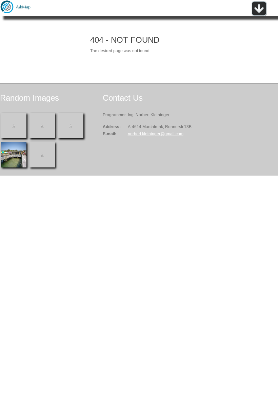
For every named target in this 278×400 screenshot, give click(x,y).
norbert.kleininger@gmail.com (155, 134)
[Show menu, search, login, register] (259, 15)
